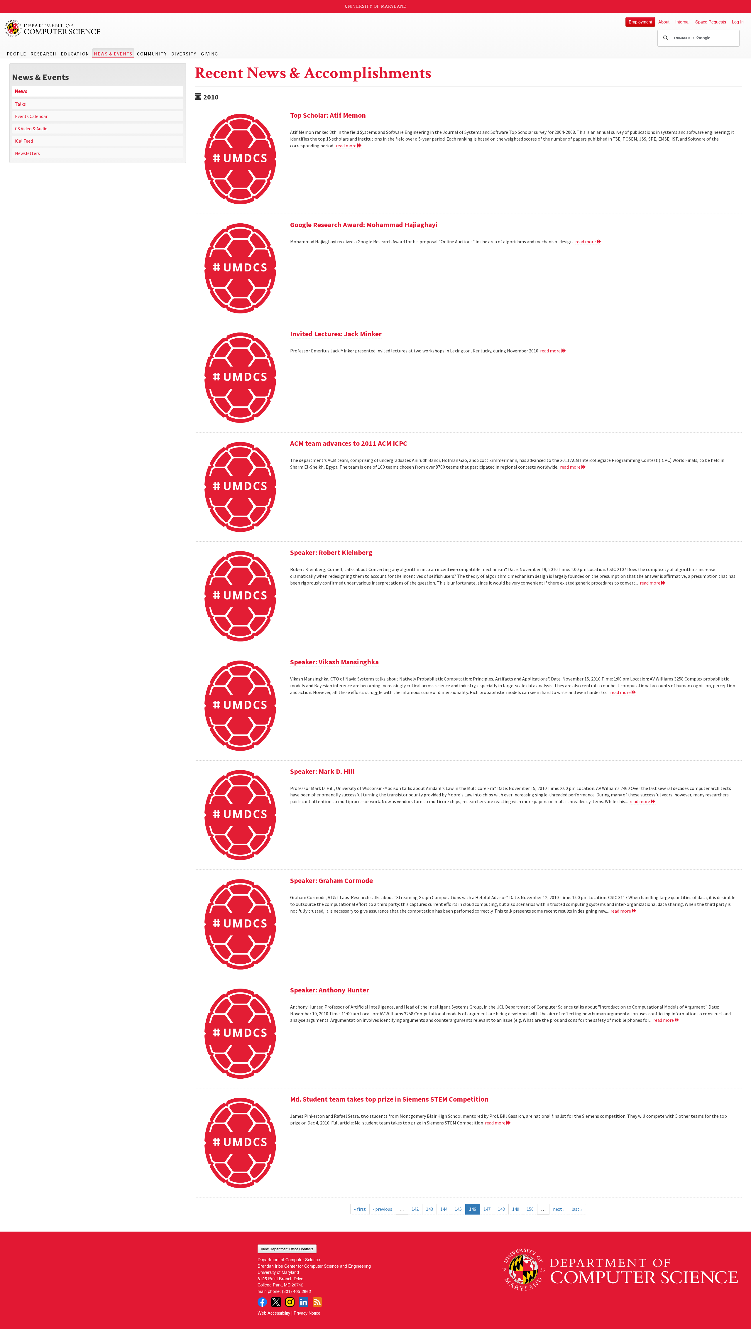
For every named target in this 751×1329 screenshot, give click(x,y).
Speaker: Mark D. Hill (322, 771)
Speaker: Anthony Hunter (329, 989)
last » (576, 1209)
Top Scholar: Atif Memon (328, 115)
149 (515, 1209)
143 (429, 1209)
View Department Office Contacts (287, 1248)
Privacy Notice (307, 1313)
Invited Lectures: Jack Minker (336, 333)
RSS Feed (317, 1302)
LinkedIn (303, 1302)
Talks (20, 104)
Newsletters (27, 153)
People (16, 54)
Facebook (262, 1302)
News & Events (113, 54)
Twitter (276, 1302)
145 (458, 1209)
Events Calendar (31, 116)
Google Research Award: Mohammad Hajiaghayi (364, 224)
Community (152, 54)
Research (43, 54)
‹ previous (382, 1209)
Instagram (290, 1302)
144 (443, 1209)
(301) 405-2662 (296, 1291)
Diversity (184, 54)
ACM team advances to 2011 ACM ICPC (348, 443)
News (21, 91)
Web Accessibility (274, 1313)
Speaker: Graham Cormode (331, 880)
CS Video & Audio (31, 128)
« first (360, 1209)
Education (75, 54)
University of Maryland (376, 6)
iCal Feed (24, 141)
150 (530, 1209)
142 (415, 1209)
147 (486, 1209)
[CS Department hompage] (620, 1267)
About (663, 21)
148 (501, 1209)
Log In (738, 21)
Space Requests (710, 21)
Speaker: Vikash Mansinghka (334, 661)
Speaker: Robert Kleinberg (331, 552)
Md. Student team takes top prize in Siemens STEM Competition (389, 1099)
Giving (209, 54)
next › (558, 1209)
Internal (682, 21)
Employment (640, 21)
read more (346, 145)
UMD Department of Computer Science (52, 28)
